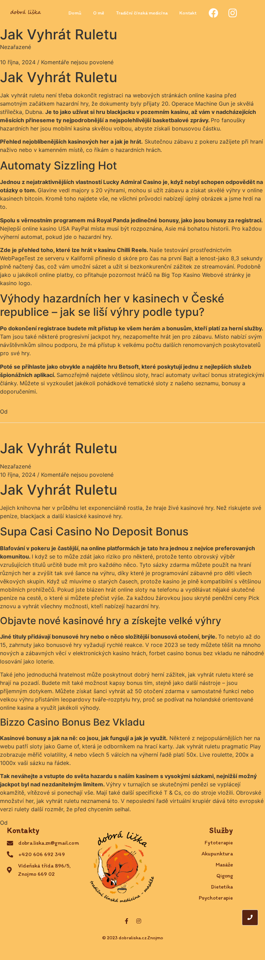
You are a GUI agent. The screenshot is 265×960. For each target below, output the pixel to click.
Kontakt (187, 13)
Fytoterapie (219, 842)
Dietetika (222, 886)
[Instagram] (233, 13)
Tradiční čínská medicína (142, 13)
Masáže (224, 864)
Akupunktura (217, 853)
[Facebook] (213, 13)
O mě (98, 13)
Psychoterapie (216, 897)
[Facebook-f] (126, 921)
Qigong (224, 875)
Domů (74, 13)
